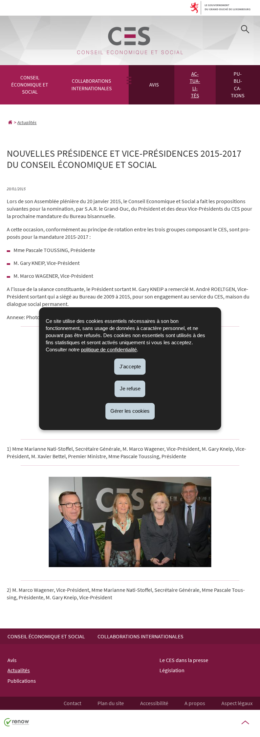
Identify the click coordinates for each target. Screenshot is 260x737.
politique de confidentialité (109, 349)
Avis (154, 84)
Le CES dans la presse (183, 660)
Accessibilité (154, 703)
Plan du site (111, 703)
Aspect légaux (237, 703)
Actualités (195, 85)
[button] (245, 30)
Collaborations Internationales (91, 84)
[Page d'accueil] (10, 122)
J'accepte (130, 366)
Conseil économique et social (29, 84)
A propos (195, 703)
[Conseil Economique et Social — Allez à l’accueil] (130, 40)
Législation (172, 670)
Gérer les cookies (130, 411)
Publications (237, 85)
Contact (72, 703)
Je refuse (130, 388)
